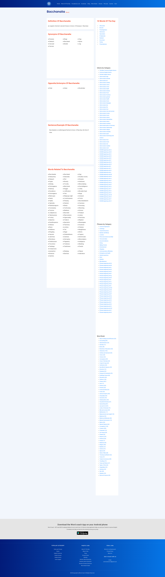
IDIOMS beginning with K (105, 170)
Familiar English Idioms (105, 74)
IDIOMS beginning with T (105, 188)
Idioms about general (105, 97)
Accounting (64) (103, 340)
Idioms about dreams (105, 90)
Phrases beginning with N (106, 290)
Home (58, 3)
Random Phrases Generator (85, 563)
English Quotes (58, 555)
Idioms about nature (104, 121)
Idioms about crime (104, 86)
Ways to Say (85, 551)
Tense (85, 553)
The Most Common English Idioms (108, 70)
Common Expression (105, 226)
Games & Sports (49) (105, 393)
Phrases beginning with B (106, 265)
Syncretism (102, 34)
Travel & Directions (104, 230)
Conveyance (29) (104, 359)
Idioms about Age (104, 76)
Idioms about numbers (105, 123)
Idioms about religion (105, 129)
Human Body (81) (104, 404)
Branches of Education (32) (106, 348)
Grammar (83, 3)
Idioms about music (104, 115)
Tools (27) (102, 457)
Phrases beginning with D (106, 269)
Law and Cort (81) (104, 406)
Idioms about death (104, 88)
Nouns (58, 551)
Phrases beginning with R (106, 298)
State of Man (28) (104, 453)
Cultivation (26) (103, 365)
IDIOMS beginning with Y (105, 199)
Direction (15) (103, 369)
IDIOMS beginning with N (106, 176)
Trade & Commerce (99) (105, 459)
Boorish (101, 27)
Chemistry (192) (104, 350)
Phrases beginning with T (106, 302)
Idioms (100, 3)
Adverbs (85, 557)
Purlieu (101, 42)
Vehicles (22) (103, 469)
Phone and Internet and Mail (106, 236)
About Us (110, 553)
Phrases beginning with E (106, 271)
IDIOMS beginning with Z (106, 201)
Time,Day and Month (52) (106, 455)
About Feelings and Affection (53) (108, 338)
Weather (102, 259)
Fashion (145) (103, 379)
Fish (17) (102, 383)
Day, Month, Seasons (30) (106, 367)
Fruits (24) (102, 391)
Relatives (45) (103, 442)
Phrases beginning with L (106, 285)
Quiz (116, 3)
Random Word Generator (85, 559)
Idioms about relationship (106, 127)
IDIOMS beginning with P (105, 180)
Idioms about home (104, 101)
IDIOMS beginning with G (106, 162)
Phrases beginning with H (106, 277)
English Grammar (58, 553)
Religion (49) (103, 444)
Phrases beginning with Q (106, 296)
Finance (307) (103, 381)
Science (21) (103, 448)
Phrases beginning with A (106, 263)
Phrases (106, 3)
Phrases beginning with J (106, 281)
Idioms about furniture (105, 94)
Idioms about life (104, 107)
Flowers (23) (103, 387)
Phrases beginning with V (106, 306)
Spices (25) (102, 450)
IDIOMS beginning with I (105, 166)
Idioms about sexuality (105, 131)
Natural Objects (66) (104, 424)
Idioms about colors (104, 84)
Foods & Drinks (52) (104, 389)
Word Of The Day (65, 3)
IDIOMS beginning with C (106, 154)
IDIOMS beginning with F (105, 160)
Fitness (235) (103, 385)
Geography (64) (103, 395)
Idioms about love (104, 109)
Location (102, 234)
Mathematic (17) (104, 412)
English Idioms (58, 557)
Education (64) (103, 377)
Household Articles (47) (105, 401)
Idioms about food (104, 92)
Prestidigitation (103, 29)
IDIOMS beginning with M (106, 174)
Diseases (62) (103, 371)
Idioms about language (105, 103)
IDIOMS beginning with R (105, 184)
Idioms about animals (105, 78)
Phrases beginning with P (106, 294)
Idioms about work (104, 148)
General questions (104, 255)
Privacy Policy (110, 551)
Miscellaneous (103, 261)
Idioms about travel (104, 141)
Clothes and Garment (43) (106, 353)
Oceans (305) (103, 428)
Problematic (102, 36)
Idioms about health (104, 99)
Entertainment (103, 247)
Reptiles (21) (103, 446)
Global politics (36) (104, 399)
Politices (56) (103, 438)
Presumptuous (103, 44)
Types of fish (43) (104, 465)
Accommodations (104, 241)
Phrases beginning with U (106, 304)
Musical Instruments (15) (106, 420)
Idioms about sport (104, 133)
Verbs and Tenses (58, 549)
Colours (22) (103, 357)
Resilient (102, 38)
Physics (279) (103, 436)
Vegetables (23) (103, 467)
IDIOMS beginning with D (106, 156)
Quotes (111, 3)
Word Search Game (85, 565)
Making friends (103, 245)
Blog (89, 3)
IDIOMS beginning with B (105, 152)
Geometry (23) (103, 397)
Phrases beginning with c (106, 267)
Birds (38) (102, 346)
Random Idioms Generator (86, 561)
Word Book (94, 3)
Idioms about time (104, 139)
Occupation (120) (104, 426)
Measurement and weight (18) (107, 414)
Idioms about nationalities (106, 119)
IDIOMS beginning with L (105, 172)
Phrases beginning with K (106, 283)
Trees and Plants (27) (105, 463)
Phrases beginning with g (106, 275)
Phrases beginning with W (106, 308)
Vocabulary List (76, 3)
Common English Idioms (106, 72)
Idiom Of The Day (86, 549)
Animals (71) (103, 344)
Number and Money (104, 232)
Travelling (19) (103, 461)
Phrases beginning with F (106, 273)
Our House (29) (103, 432)
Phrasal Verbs (85, 555)
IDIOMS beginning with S (105, 186)
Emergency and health (105, 253)
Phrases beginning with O (106, 292)
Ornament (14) (103, 430)
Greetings (102, 228)
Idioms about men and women (107, 111)
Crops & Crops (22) (104, 363)
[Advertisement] (70, 63)
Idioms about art (104, 80)
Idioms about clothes (105, 82)
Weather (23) (103, 473)
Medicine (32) (103, 416)
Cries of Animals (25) (105, 361)
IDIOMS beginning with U (106, 190)
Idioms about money (105, 113)
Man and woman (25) (105, 410)
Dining (101, 243)
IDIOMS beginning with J (105, 168)
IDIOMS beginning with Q (106, 182)
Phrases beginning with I (105, 279)
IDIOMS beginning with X (106, 196)
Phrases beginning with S (106, 300)
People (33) (102, 434)
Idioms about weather (105, 145)
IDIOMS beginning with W (106, 194)
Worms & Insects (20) (105, 475)
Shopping (102, 249)
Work (101, 257)
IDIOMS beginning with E (105, 158)
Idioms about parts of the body (107, 125)
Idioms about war (104, 143)
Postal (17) (102, 440)
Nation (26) (102, 422)
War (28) (102, 471)
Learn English (58, 559)
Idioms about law (104, 105)
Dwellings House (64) (105, 375)
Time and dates (103, 239)
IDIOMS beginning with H (106, 164)
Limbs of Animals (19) (105, 408)
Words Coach (82, 572)
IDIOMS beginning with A (106, 150)
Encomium (102, 40)
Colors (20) (102, 355)
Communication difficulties (106, 251)
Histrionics (102, 31)
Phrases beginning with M (106, 287)
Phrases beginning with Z (106, 312)
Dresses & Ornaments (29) (106, 373)
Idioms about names (105, 117)
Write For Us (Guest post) (110, 549)
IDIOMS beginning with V (106, 192)
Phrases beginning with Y (106, 310)
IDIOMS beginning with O (106, 178)
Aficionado (102, 25)
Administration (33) (104, 342)
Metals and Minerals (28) (106, 418)
